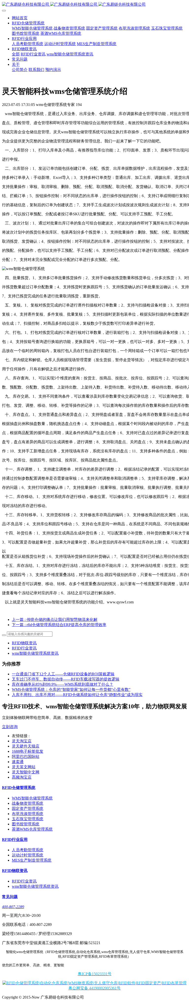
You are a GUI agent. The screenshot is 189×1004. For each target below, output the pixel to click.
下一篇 (59, 625)
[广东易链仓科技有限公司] (94, 4)
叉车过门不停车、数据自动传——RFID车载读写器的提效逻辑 (65, 679)
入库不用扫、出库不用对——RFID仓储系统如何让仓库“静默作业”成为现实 (77, 695)
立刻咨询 (10, 727)
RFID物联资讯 (24, 643)
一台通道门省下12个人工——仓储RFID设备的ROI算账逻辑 (63, 674)
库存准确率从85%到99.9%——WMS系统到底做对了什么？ (62, 684)
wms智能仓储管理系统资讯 (35, 653)
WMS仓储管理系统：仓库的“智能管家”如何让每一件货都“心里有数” (71, 689)
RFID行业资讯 (24, 648)
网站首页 (20, 18)
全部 (16, 54)
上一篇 (54, 619)
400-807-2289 (13, 907)
